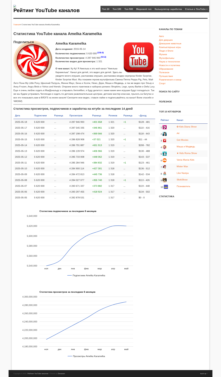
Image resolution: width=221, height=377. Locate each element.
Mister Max (182, 166)
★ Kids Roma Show (187, 153)
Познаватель (183, 186)
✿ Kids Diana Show (187, 126)
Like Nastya (183, 173)
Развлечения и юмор (170, 79)
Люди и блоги (166, 50)
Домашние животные (170, 43)
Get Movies (182, 140)
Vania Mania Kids (185, 159)
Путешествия (166, 76)
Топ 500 (128, 9)
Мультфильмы (166, 58)
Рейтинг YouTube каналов (46, 10)
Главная (16, 25)
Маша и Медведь (186, 146)
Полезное (164, 72)
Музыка (163, 54)
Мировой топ (143, 9)
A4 (178, 133)
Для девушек (166, 40)
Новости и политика (169, 65)
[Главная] (14, 6)
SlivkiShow (182, 179)
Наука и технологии (169, 61)
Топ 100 (117, 9)
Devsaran (61, 373)
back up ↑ (204, 373)
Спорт (162, 83)
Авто (161, 36)
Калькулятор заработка (168, 9)
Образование (166, 69)
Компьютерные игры (170, 47)
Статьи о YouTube (196, 9)
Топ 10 (105, 9)
